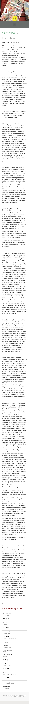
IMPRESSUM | (14, 696)
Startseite (4, 32)
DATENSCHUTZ (20, 696)
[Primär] (14, 24)
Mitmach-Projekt (11, 32)
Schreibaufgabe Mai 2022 (9, 33)
